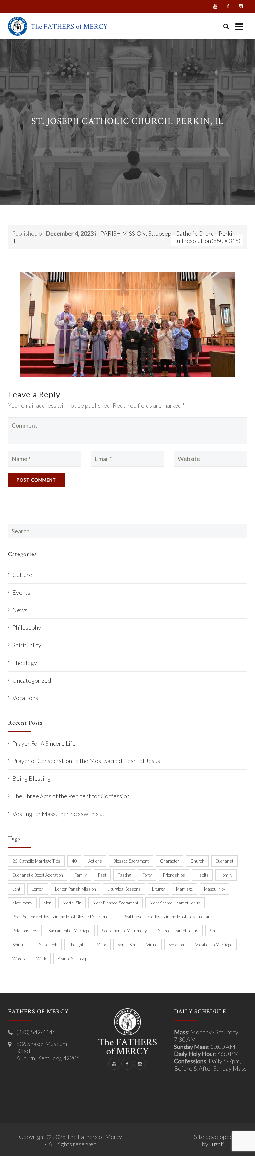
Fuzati (217, 1144)
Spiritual (20, 944)
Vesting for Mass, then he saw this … (58, 813)
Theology (24, 662)
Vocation (176, 944)
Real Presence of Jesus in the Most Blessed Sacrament (62, 916)
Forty (147, 875)
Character (169, 861)
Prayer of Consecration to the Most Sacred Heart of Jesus (86, 760)
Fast (102, 875)
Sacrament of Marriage (69, 930)
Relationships (24, 930)
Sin (212, 930)
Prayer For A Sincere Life (44, 743)
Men (47, 902)
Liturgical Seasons (124, 889)
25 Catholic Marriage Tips (36, 861)
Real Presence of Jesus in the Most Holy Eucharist (168, 916)
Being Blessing (31, 778)
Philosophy (26, 627)
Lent (16, 889)
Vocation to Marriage (213, 944)
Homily (226, 875)
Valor (101, 944)
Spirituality (26, 645)
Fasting (124, 875)
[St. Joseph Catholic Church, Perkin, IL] (127, 323)
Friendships (174, 875)
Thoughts (77, 944)
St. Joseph (48, 944)
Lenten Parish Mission (75, 889)
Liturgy (158, 889)
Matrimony (22, 902)
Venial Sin (126, 944)
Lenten (38, 889)
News (19, 610)
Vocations (25, 697)
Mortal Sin (72, 902)
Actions (95, 861)
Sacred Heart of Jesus (178, 930)
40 (74, 861)
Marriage (184, 889)
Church (197, 861)
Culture (22, 574)
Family (80, 875)
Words (18, 958)
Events (21, 592)
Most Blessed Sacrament (115, 902)
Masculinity (214, 889)
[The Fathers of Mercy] (58, 26)
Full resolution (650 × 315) (207, 240)
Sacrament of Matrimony (124, 930)
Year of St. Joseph (74, 958)
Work (41, 958)
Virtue (151, 944)
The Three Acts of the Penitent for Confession (71, 796)
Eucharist (224, 861)
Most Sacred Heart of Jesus (175, 902)
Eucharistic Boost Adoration (37, 875)
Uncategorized (31, 680)
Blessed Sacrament (131, 861)
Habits (202, 875)
